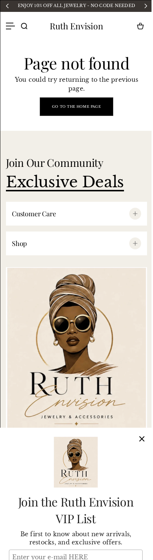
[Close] (142, 439)
